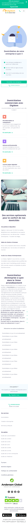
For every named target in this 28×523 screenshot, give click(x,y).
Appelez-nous (15, 395)
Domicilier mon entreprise (14, 82)
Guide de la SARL (6, 447)
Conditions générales (7, 475)
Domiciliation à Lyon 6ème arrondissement (9, 357)
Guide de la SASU (6, 438)
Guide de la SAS (5, 441)
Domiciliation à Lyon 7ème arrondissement (9, 362)
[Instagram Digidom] (12, 491)
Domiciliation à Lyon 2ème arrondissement (9, 337)
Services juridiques (6, 425)
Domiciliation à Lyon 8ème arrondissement (9, 370)
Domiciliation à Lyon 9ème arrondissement (9, 376)
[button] (14, 4)
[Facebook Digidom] (15, 491)
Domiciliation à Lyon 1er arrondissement (13, 333)
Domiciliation (5, 417)
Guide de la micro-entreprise (9, 453)
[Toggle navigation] (24, 10)
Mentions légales (6, 466)
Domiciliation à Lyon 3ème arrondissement (9, 343)
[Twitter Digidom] (18, 491)
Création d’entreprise (7, 421)
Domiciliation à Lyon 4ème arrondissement (9, 351)
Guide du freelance (6, 456)
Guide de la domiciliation (8, 435)
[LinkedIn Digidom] (9, 491)
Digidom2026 (14, 7)
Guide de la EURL (6, 450)
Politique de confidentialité (9, 470)
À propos (3, 462)
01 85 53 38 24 (14, 85)
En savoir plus (7, 132)
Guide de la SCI (5, 444)
